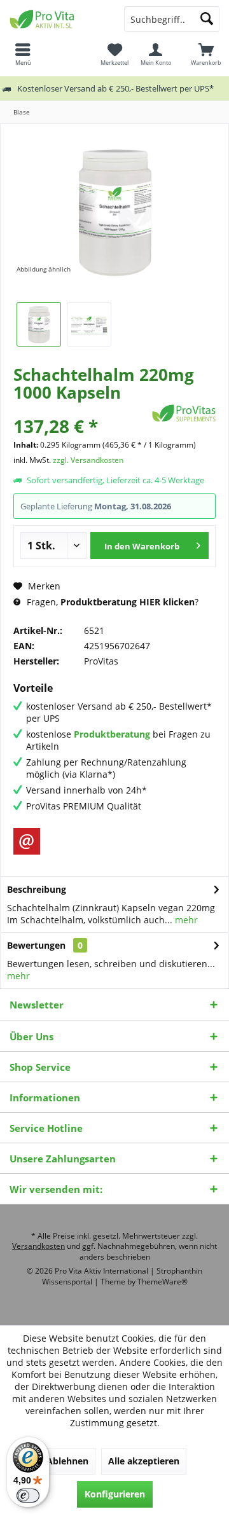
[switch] (28, 1496)
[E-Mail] (26, 841)
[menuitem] (206, 54)
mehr (185, 920)
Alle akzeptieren (143, 1461)
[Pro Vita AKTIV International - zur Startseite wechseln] (57, 19)
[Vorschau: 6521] (39, 324)
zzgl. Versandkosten (88, 460)
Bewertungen (36, 945)
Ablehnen (67, 1461)
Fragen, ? (111, 602)
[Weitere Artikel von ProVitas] (184, 413)
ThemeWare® (162, 1281)
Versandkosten (38, 1246)
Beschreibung (36, 889)
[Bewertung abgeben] (81, 409)
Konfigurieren (115, 1494)
